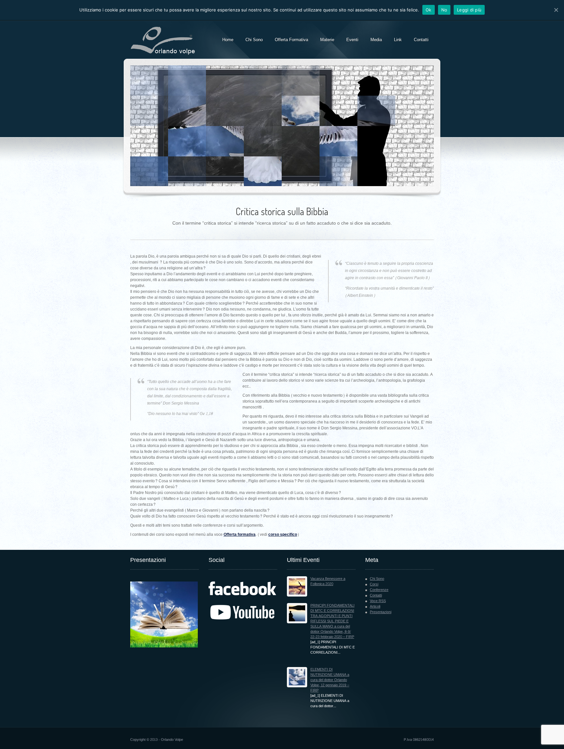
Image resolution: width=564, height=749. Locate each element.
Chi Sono (377, 579)
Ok (428, 9)
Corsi (374, 584)
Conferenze (379, 590)
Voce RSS (378, 601)
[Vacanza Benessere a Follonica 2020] (297, 586)
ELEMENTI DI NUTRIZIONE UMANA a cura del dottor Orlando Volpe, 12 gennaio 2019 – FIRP (329, 679)
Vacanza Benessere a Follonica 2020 (327, 581)
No (444, 9)
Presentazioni (380, 612)
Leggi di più (469, 9)
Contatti (376, 595)
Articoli (375, 606)
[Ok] (556, 10)
